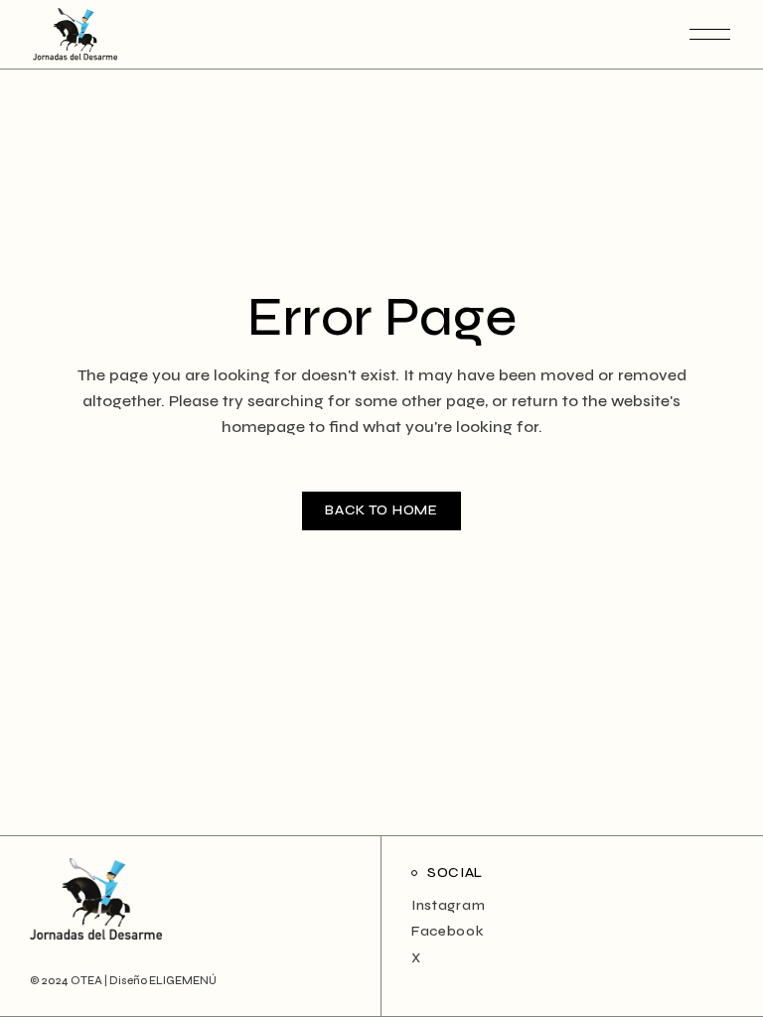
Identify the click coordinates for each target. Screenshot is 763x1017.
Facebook (448, 931)
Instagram (448, 905)
